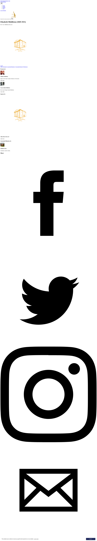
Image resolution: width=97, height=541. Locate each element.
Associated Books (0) (19, 66)
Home (1, 0)
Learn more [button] (36, 538)
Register (4, 1)
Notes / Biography (3, 66)
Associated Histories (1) (11, 66)
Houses (7, 0)
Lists (9, 0)
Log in (1, 1)
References (26, 66)
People (4, 0)
